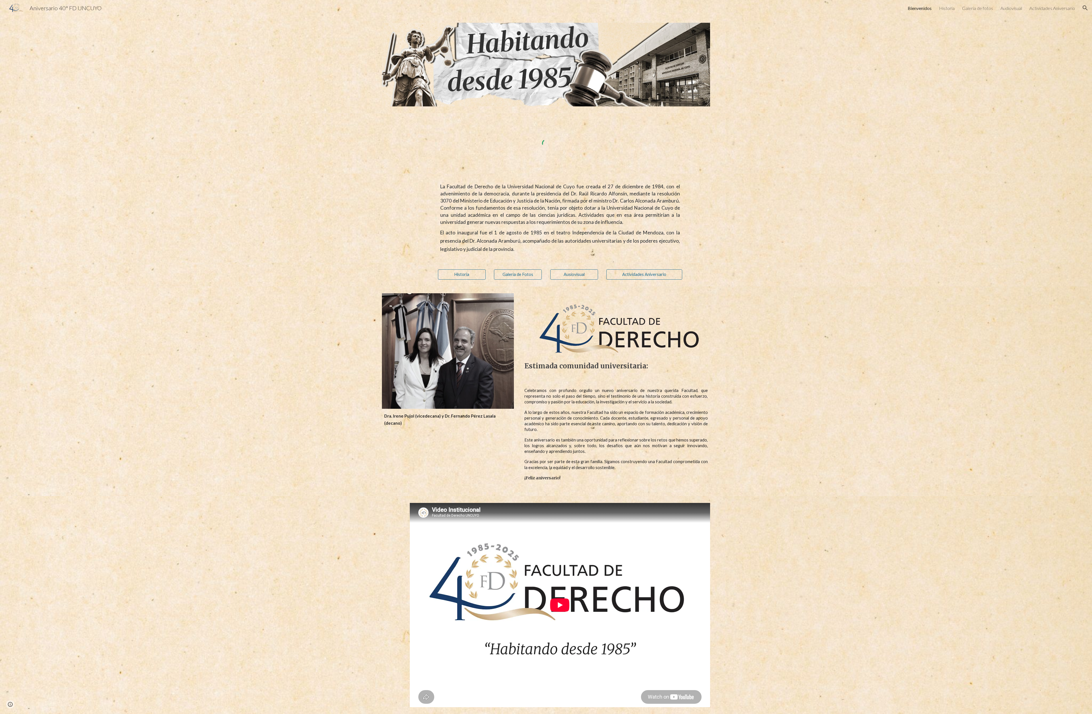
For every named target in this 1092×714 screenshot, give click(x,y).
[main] (560, 218)
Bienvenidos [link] (920, 8)
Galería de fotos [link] (977, 8)
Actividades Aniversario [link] (1052, 8)
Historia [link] (947, 8)
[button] (1085, 8)
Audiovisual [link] (1011, 8)
